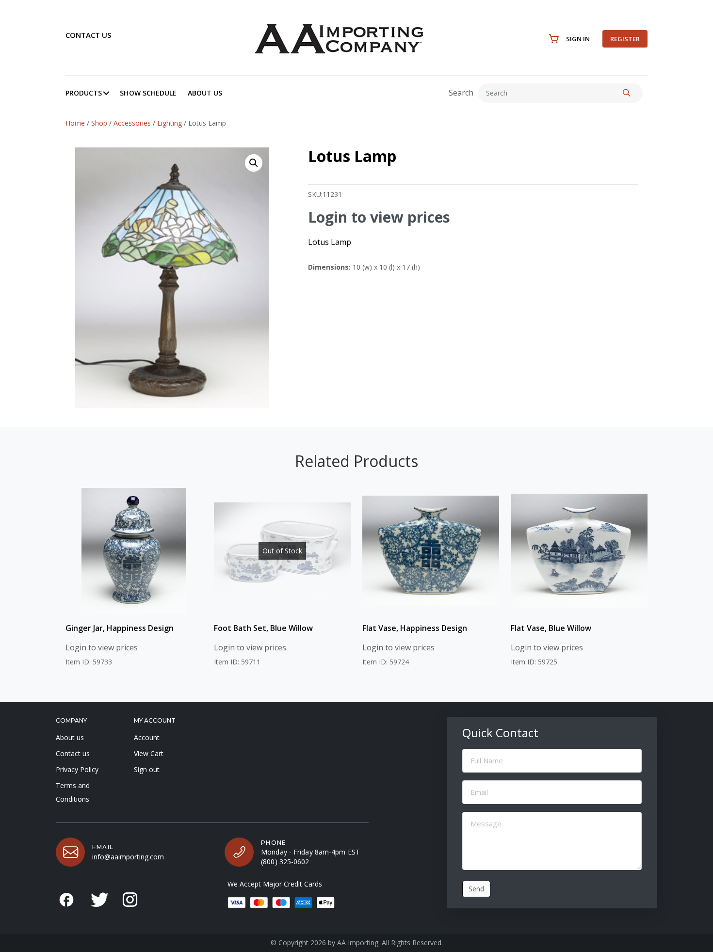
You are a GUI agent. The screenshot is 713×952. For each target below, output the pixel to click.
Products (83, 92)
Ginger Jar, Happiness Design (119, 628)
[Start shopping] (554, 38)
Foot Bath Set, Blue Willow (263, 628)
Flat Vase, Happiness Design (414, 628)
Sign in (578, 38)
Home (75, 123)
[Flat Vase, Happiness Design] (430, 551)
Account (147, 737)
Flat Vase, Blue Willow (551, 628)
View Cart (148, 753)
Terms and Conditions (73, 792)
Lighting (169, 123)
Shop (99, 123)
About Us (205, 92)
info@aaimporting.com (128, 856)
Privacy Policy (77, 769)
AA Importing (357, 942)
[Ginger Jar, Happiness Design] (133, 551)
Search (461, 92)
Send (476, 888)
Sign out (147, 769)
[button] (106, 93)
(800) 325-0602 (285, 861)
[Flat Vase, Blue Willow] (579, 551)
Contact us (88, 35)
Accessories (132, 123)
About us (70, 737)
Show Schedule (148, 92)
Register (625, 38)
